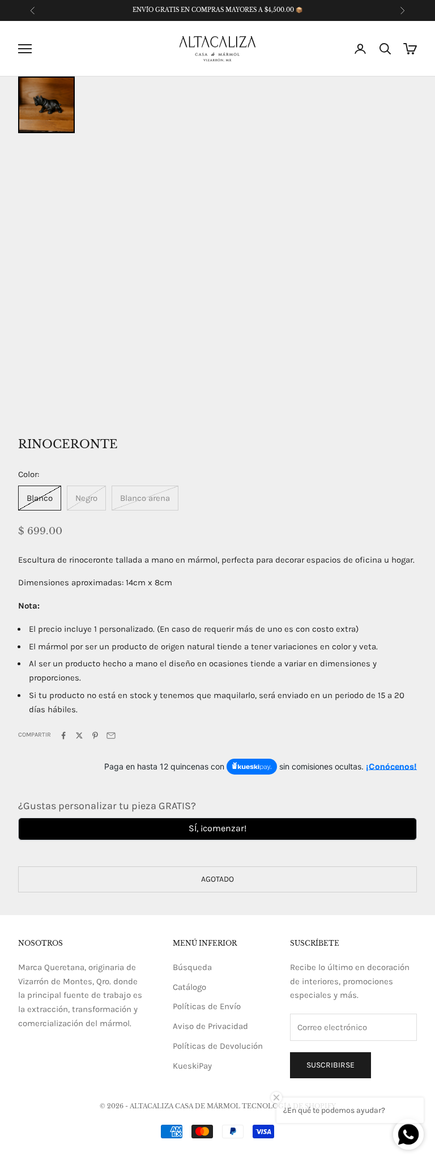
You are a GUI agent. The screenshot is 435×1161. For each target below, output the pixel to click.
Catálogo (189, 987)
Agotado (217, 879)
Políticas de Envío (207, 1006)
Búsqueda (192, 967)
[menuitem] (46, 104)
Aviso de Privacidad (210, 1026)
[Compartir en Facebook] (63, 735)
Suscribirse (330, 1065)
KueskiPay (192, 1066)
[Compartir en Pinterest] (95, 735)
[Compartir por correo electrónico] (111, 735)
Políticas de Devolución (218, 1046)
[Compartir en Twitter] (79, 735)
